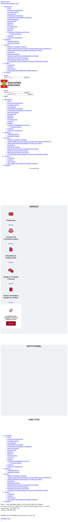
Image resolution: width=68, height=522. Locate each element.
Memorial (10, 454)
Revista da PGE (11, 450)
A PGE (9, 437)
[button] (34, 199)
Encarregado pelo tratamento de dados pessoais (22, 499)
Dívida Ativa (11, 481)
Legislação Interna (13, 470)
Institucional (8, 435)
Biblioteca (10, 452)
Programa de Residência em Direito (18, 461)
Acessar (11, 225)
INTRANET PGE (5, 519)
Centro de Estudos (13, 448)
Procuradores (11, 443)
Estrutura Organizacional (15, 439)
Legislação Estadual (13, 472)
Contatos (7, 492)
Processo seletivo (16, 463)
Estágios (10, 459)
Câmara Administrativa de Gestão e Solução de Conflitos (24, 479)
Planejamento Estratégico (15, 445)
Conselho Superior (13, 441)
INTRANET (7, 501)
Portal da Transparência (14, 467)
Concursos (10, 457)
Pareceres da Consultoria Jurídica (17, 487)
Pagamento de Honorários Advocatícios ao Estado (22, 485)
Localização (10, 494)
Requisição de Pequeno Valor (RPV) (18, 488)
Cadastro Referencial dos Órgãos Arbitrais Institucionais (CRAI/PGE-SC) (29, 477)
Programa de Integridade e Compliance (19, 446)
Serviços (6, 474)
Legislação (7, 468)
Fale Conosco (11, 498)
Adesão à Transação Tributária (17, 476)
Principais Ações (12, 456)
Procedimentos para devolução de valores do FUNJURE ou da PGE (27, 490)
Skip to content (5, 1)
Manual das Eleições (13, 483)
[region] (34, 185)
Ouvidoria (10, 465)
